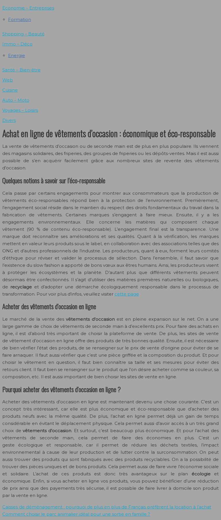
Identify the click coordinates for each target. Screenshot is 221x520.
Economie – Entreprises (28, 8)
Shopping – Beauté (23, 34)
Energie (16, 55)
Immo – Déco (17, 44)
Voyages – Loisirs (20, 110)
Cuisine (10, 90)
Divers (9, 120)
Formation (19, 19)
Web (7, 80)
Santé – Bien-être (21, 70)
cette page (127, 294)
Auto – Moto (15, 100)
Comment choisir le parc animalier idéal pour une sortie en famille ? (76, 514)
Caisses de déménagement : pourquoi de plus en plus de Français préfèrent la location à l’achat (106, 507)
